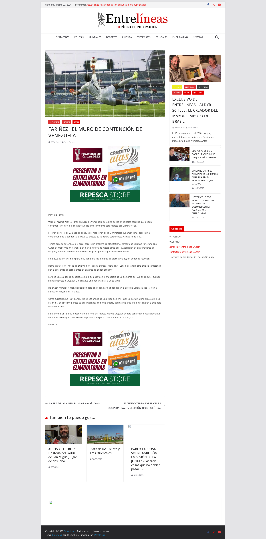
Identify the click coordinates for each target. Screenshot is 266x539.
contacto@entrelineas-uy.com (184, 251)
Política (79, 37)
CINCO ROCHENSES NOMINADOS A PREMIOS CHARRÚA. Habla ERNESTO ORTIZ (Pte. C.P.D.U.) (205, 177)
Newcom (198, 37)
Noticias (66, 122)
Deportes (111, 37)
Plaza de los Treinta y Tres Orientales (105, 451)
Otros (76, 122)
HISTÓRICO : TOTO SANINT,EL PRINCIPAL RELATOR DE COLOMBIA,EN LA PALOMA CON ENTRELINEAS (203, 205)
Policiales (161, 37)
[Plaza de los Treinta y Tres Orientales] (105, 427)
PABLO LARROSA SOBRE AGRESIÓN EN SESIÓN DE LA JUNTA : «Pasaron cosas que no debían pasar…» (145, 459)
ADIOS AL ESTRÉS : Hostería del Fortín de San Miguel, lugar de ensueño (62, 455)
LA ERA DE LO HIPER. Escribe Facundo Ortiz (74, 403)
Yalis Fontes (69, 142)
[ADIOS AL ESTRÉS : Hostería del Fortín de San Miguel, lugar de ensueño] (63, 427)
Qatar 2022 (198, 92)
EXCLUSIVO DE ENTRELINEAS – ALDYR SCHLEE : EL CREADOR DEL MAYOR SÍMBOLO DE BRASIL (195, 110)
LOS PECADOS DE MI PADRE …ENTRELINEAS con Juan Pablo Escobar (204, 154)
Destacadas (62, 37)
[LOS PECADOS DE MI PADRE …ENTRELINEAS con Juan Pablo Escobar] (179, 156)
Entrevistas (144, 37)
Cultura (127, 37)
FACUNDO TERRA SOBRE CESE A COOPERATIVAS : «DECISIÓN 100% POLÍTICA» (134, 406)
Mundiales (95, 37)
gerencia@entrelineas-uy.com (184, 246)
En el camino (180, 37)
